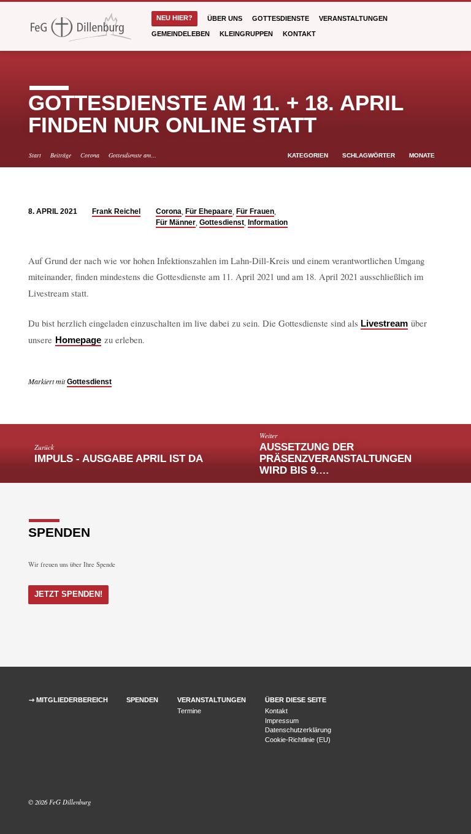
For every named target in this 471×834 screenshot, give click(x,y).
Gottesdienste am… (132, 155)
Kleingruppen (246, 33)
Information (268, 222)
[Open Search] (439, 27)
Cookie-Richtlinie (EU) (298, 739)
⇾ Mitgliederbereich (68, 699)
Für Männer (176, 222)
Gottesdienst (221, 222)
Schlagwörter (369, 155)
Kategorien (309, 155)
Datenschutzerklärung (298, 730)
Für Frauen (255, 211)
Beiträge (60, 155)
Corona (89, 155)
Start (35, 155)
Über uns (224, 18)
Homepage (78, 340)
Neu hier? (174, 17)
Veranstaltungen (353, 18)
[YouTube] (48, 773)
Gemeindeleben (180, 33)
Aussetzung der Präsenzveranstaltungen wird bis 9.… (335, 458)
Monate (423, 155)
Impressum (282, 720)
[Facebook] (33, 773)
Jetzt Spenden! (68, 594)
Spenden (142, 699)
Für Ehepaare (208, 211)
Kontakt (299, 33)
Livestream (384, 323)
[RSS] (61, 773)
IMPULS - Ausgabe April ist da (118, 458)
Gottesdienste (280, 18)
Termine (189, 711)
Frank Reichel (116, 211)
